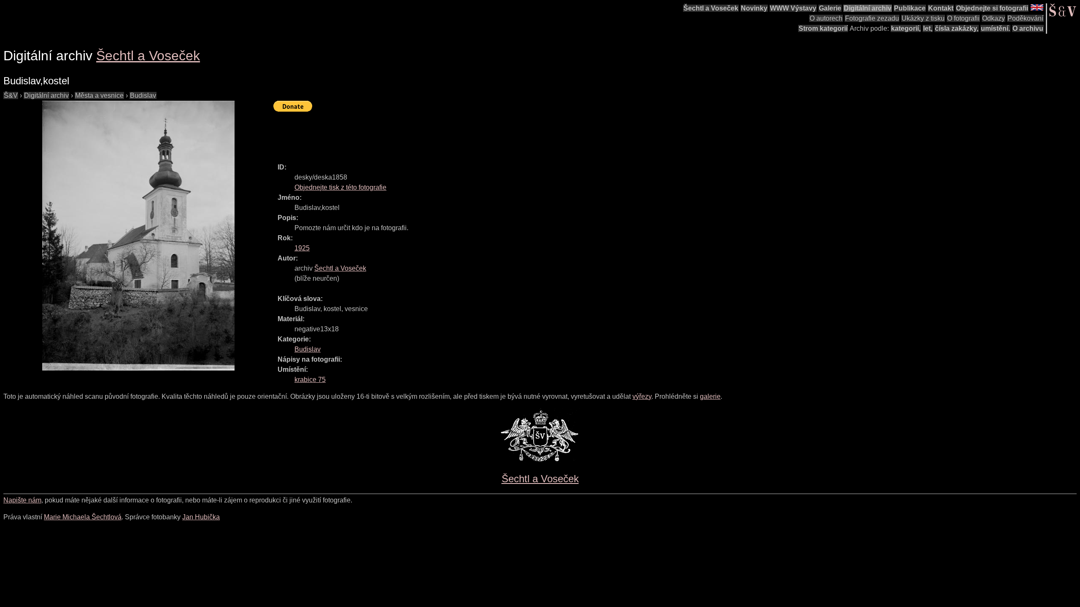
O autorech (826, 18)
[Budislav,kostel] (138, 236)
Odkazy (993, 18)
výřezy (641, 396)
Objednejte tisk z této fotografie (340, 187)
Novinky (754, 8)
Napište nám (22, 500)
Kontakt (940, 8)
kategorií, (906, 28)
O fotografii (963, 18)
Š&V (11, 95)
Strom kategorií (823, 28)
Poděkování (1025, 18)
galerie (710, 396)
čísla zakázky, (956, 28)
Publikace (910, 8)
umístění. (995, 28)
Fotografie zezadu (872, 18)
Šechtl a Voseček (710, 8)
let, (927, 28)
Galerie (830, 8)
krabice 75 (310, 379)
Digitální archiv (867, 8)
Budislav (143, 95)
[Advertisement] (426, 134)
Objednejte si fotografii (992, 8)
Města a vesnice (99, 95)
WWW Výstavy (793, 8)
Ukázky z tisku (923, 18)
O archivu (1027, 28)
